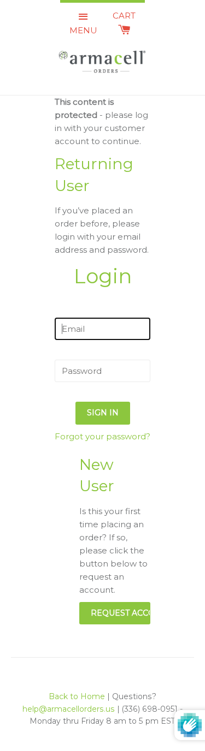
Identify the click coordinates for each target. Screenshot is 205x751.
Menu (83, 30)
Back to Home (77, 696)
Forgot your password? (102, 436)
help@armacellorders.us (68, 709)
